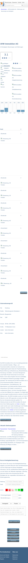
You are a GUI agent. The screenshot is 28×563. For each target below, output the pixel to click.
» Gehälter (13, 532)
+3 (21, 490)
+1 (15, 490)
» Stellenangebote (13, 535)
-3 (6, 490)
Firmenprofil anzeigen (5, 420)
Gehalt (19, 2)
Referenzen (15, 557)
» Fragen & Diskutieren (13, 537)
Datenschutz (15, 555)
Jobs (23, 2)
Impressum (15, 559)
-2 (9, 490)
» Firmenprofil (13, 529)
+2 (18, 490)
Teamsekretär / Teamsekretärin (8, 429)
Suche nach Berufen (4, 555)
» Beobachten (13, 540)
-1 (12, 490)
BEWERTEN (24, 292)
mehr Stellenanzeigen (6, 448)
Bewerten (14, 2)
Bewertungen (8, 2)
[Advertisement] (14, 27)
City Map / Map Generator (4, 357)
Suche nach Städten (4, 557)
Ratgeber (2, 559)
